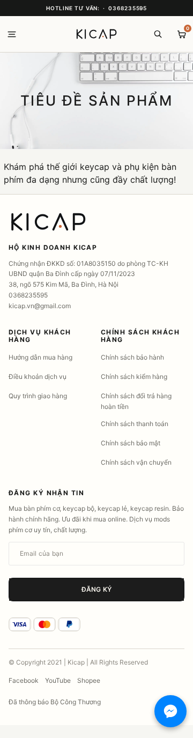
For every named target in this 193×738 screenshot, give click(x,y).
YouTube (58, 680)
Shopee (88, 680)
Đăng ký (96, 589)
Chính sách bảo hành (132, 357)
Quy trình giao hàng (38, 396)
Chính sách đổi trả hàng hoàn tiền (136, 401)
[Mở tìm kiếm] (157, 34)
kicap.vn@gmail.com (40, 306)
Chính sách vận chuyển (136, 462)
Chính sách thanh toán (134, 424)
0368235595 (127, 8)
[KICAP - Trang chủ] (96, 34)
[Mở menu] (12, 34)
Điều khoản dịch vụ (37, 376)
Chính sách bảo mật (130, 443)
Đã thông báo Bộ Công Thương (55, 702)
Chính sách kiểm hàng (134, 376)
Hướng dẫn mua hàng (40, 357)
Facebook (24, 680)
